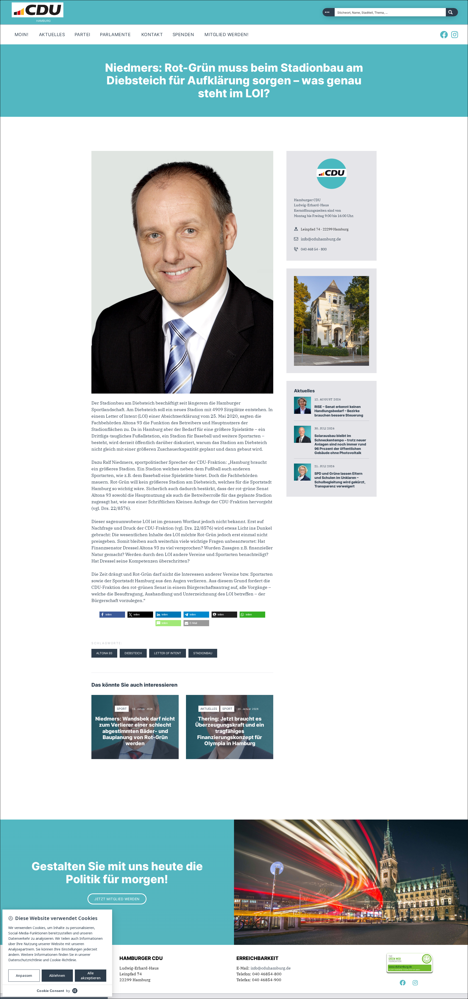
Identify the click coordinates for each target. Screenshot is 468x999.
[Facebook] (444, 35)
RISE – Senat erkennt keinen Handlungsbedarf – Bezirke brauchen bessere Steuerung (338, 411)
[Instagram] (454, 35)
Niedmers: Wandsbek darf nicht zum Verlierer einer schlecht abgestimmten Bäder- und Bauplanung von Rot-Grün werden (135, 731)
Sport (122, 709)
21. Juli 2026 (324, 466)
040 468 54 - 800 (314, 249)
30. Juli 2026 (324, 428)
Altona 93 (104, 653)
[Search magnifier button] (452, 12)
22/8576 (119, 508)
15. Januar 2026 (142, 708)
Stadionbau (202, 653)
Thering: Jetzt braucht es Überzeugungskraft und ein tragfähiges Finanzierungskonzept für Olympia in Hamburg (229, 731)
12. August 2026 (327, 399)
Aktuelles (208, 709)
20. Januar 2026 (248, 708)
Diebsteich (133, 653)
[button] (112, 615)
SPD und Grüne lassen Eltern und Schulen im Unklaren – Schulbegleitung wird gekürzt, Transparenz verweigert (339, 479)
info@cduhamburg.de (321, 239)
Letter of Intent (167, 653)
